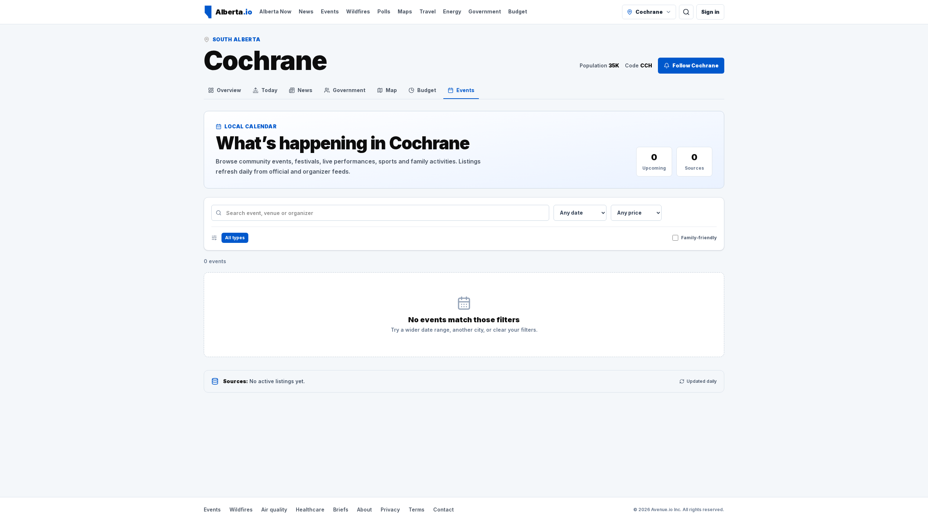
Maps (405, 11)
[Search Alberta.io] (686, 12)
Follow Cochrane (695, 65)
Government (484, 11)
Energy (452, 11)
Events (330, 11)
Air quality (274, 509)
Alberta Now (275, 11)
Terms (416, 509)
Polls (383, 11)
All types (235, 237)
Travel (427, 11)
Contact (443, 509)
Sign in (710, 12)
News (306, 11)
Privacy (390, 509)
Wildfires (358, 11)
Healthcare (310, 509)
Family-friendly (699, 237)
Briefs (340, 509)
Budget (517, 11)
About (364, 509)
